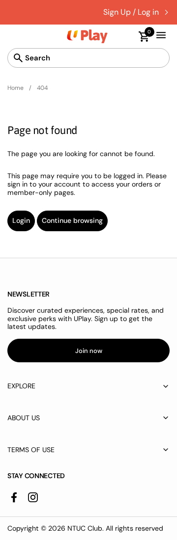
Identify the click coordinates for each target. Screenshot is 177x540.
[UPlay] (87, 36)
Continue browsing (72, 220)
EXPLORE (21, 385)
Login (21, 220)
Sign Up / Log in (131, 12)
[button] (139, 36)
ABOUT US (23, 417)
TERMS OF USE (31, 449)
